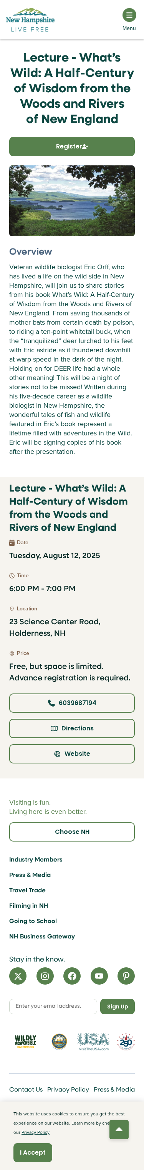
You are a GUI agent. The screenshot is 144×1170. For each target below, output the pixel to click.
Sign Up (117, 1006)
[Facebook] (72, 976)
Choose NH (72, 831)
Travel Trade (27, 891)
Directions (77, 728)
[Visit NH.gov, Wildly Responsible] (25, 1041)
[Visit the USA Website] (93, 1041)
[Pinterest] (126, 976)
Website (77, 753)
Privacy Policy (68, 1090)
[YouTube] (99, 976)
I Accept (33, 1152)
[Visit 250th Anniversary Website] (126, 1041)
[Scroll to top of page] (119, 1129)
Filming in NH (28, 906)
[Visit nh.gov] (59, 1042)
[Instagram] (45, 976)
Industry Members (36, 860)
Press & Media (30, 875)
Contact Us (26, 1090)
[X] (17, 976)
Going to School (33, 921)
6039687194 (77, 702)
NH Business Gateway (42, 937)
